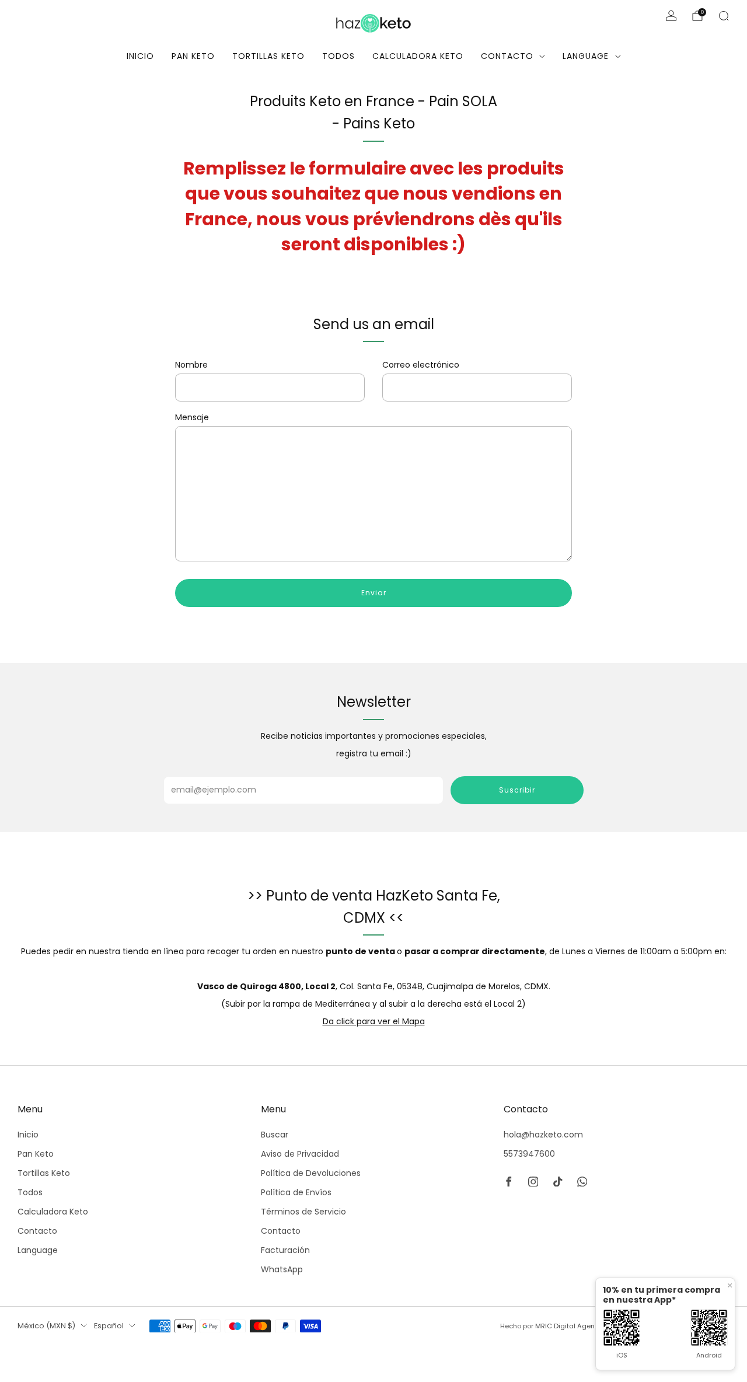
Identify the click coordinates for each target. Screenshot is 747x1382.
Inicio (140, 56)
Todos (338, 56)
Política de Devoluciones (311, 1173)
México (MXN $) (46, 1326)
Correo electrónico (420, 365)
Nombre (191, 365)
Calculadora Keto (417, 56)
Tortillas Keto (268, 56)
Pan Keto (193, 56)
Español (109, 1326)
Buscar (274, 1134)
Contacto (507, 56)
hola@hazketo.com (543, 1134)
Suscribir (517, 790)
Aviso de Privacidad (300, 1154)
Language (586, 56)
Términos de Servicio (303, 1211)
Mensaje (192, 417)
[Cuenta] (671, 16)
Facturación (285, 1250)
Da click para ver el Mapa (374, 1021)
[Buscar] (723, 16)
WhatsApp (282, 1269)
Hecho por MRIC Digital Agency (551, 1326)
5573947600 (529, 1154)
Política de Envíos (296, 1192)
